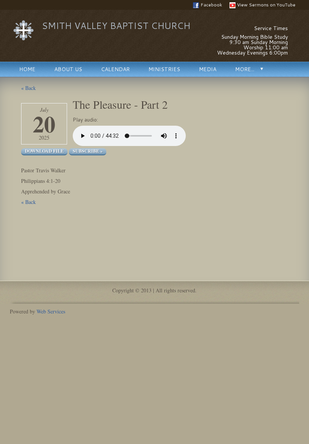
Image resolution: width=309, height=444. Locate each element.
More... (244, 69)
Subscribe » (87, 151)
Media (207, 69)
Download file (44, 151)
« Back (28, 87)
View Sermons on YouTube (266, 5)
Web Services (51, 311)
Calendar (115, 69)
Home (27, 69)
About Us (68, 69)
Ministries (164, 69)
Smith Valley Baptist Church (116, 25)
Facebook (211, 5)
